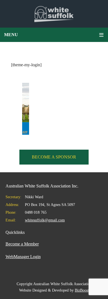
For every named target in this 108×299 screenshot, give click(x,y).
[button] (54, 35)
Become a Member (22, 244)
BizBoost (82, 290)
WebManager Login (23, 256)
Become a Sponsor (54, 157)
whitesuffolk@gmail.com (45, 220)
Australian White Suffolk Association (54, 14)
